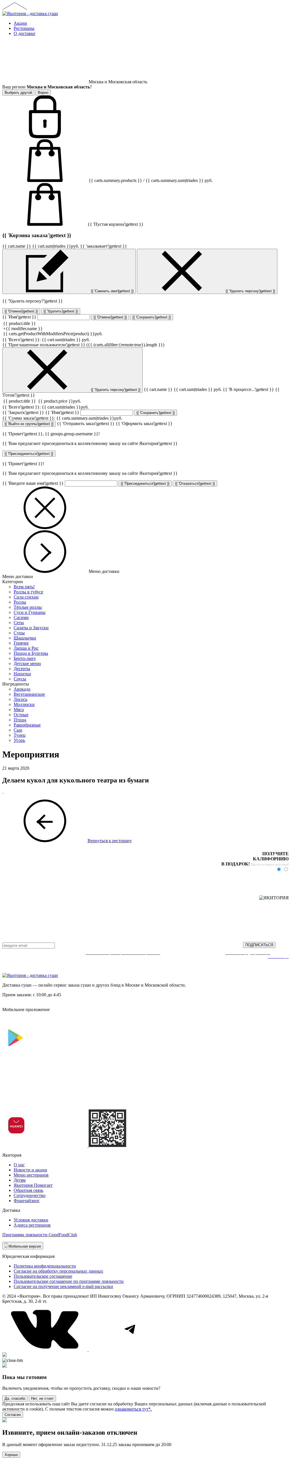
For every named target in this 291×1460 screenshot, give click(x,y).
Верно (43, 92)
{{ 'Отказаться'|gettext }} (195, 483)
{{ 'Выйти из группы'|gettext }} (29, 424)
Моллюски (24, 704)
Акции (20, 23)
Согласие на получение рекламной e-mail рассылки (63, 1286)
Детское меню (27, 663)
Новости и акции (30, 1169)
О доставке (24, 33)
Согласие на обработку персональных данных (58, 1271)
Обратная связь (28, 1190)
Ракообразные (27, 724)
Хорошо (11, 1455)
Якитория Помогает (33, 1185)
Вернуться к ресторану (110, 840)
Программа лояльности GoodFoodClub (39, 1234)
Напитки (22, 673)
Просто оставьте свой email (270, 864)
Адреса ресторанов (32, 1225)
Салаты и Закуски (31, 627)
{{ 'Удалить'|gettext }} (60, 311)
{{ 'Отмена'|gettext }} (21, 311)
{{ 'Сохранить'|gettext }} (151, 317)
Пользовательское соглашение (43, 1276)
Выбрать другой (18, 92)
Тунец (20, 735)
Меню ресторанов (31, 1175)
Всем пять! (24, 586)
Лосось (20, 699)
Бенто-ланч (25, 658)
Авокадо (22, 689)
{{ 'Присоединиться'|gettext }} (29, 454)
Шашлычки (25, 637)
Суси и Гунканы (29, 612)
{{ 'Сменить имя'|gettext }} (112, 291)
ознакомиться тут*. (133, 1409)
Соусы (20, 678)
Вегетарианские (29, 694)
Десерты (22, 668)
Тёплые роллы (28, 607)
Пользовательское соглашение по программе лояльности (69, 1281)
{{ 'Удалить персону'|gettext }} (250, 291)
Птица (20, 719)
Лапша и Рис (26, 648)
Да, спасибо (15, 1398)
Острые (21, 714)
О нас (19, 1164)
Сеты (19, 622)
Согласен (13, 1415)
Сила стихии (26, 597)
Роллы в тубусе (28, 591)
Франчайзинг (27, 1200)
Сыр (18, 730)
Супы (19, 632)
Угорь (19, 740)
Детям (20, 1180)
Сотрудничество (29, 1195)
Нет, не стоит (42, 1398)
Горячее (21, 643)
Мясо (19, 709)
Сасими (21, 617)
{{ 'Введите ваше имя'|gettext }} (33, 483)
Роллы (20, 602)
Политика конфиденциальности (45, 1266)
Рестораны (24, 28)
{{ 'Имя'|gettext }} (19, 316)
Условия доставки (31, 1219)
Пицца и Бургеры (31, 653)
